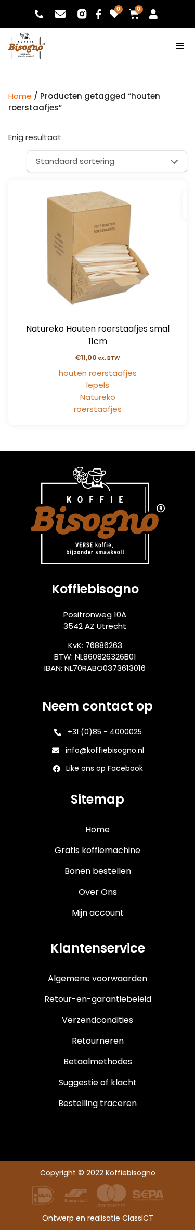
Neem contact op (159, 1124)
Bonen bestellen (97, 871)
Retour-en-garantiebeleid (97, 999)
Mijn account (98, 913)
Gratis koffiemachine (97, 850)
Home (20, 96)
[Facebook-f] (98, 14)
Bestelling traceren (97, 1103)
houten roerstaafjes (98, 372)
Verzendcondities (97, 1020)
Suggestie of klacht (98, 1082)
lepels (97, 384)
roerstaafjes (98, 408)
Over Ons (98, 892)
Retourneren (98, 1041)
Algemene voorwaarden (97, 978)
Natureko (97, 396)
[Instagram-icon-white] (81, 14)
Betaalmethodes (97, 1062)
